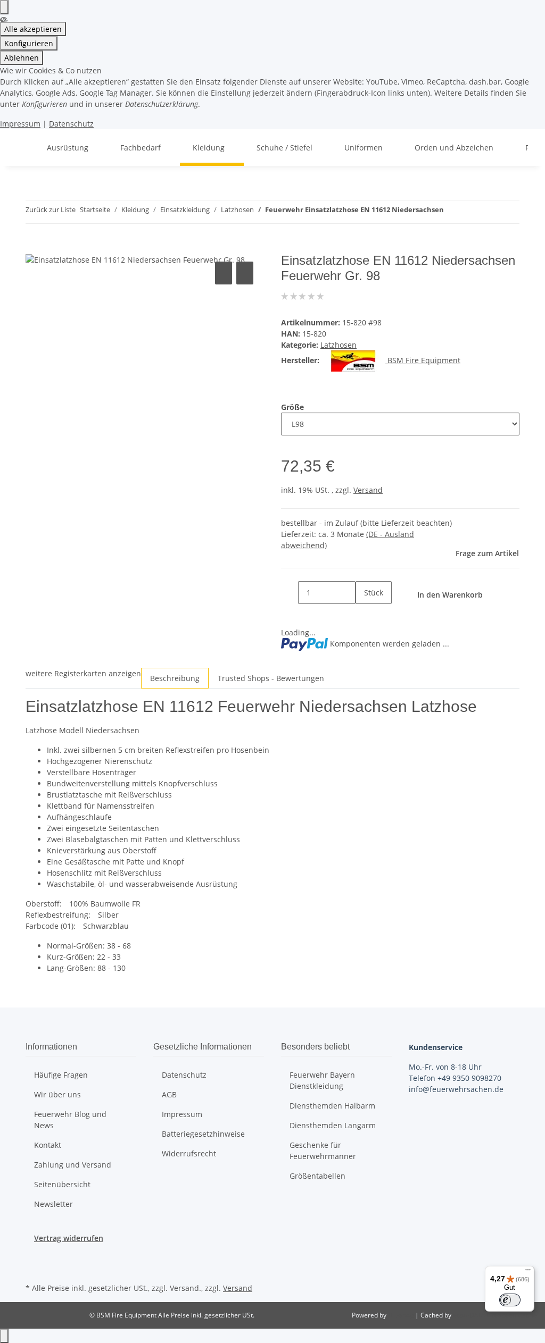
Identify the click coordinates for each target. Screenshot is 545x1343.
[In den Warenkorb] (34, 247)
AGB (169, 1094)
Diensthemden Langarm (333, 1125)
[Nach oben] (4, 1336)
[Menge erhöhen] (364, 615)
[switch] (510, 1300)
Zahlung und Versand (72, 1165)
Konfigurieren (28, 43)
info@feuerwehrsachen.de (456, 1089)
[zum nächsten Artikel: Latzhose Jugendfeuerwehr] (471, 211)
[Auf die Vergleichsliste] (223, 273)
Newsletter (53, 1204)
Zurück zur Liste (51, 209)
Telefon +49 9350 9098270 (455, 1078)
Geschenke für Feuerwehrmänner (323, 1150)
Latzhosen (338, 345)
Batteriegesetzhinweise (203, 1134)
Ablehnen (21, 58)
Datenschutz (71, 124)
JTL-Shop (401, 1315)
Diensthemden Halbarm (332, 1106)
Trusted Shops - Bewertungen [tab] (271, 678)
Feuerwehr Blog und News (70, 1119)
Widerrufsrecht (189, 1153)
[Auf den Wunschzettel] (244, 273)
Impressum (20, 124)
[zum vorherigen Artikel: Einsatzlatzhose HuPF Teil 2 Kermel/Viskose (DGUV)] (452, 211)
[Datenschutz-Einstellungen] (4, 7)
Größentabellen (317, 1176)
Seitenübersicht (62, 1184)
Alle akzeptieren (33, 29)
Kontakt (47, 1145)
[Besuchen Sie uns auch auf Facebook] (34, 1256)
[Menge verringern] (289, 592)
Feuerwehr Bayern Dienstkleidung (322, 1080)
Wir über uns (57, 1094)
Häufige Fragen (61, 1075)
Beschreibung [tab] (175, 678)
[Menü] (528, 1272)
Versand (368, 490)
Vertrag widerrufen (68, 1238)
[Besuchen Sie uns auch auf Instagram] (34, 1268)
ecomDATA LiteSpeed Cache (494, 1315)
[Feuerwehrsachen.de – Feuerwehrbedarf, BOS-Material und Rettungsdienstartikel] (21, 147)
